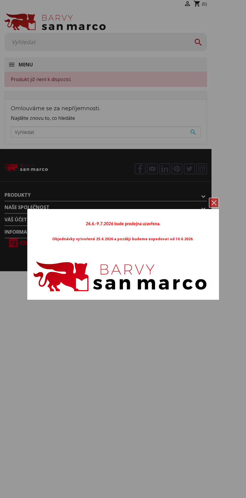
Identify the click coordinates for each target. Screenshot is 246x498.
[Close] (214, 203)
